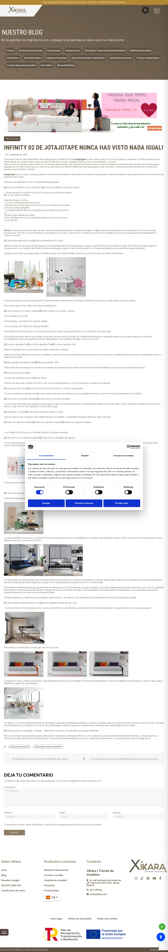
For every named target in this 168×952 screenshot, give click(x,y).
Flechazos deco (72, 51)
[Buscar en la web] (145, 10)
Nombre (8, 812)
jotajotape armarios (19, 747)
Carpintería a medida (55, 880)
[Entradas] (84, 759)
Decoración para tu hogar (31, 51)
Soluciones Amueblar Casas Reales (88, 58)
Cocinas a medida (53, 875)
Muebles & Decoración (56, 870)
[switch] (69, 492)
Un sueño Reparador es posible (21, 65)
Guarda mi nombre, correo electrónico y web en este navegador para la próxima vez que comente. (53, 824)
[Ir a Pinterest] (147, 878)
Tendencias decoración (120, 58)
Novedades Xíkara (32, 58)
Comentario (9, 787)
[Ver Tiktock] (142, 878)
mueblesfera (13, 58)
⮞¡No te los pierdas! (115, 2)
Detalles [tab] (85, 455)
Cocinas (10, 51)
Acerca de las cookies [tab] (124, 455)
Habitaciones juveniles (140, 51)
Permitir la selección (84, 503)
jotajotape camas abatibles (48, 747)
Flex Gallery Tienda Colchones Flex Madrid (105, 51)
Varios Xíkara (47, 65)
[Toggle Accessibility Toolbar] (160, 936)
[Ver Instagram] (136, 878)
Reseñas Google (10, 880)
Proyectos (49, 885)
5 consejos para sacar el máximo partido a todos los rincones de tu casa (125, 758)
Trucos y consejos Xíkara (147, 58)
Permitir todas (121, 503)
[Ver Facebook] (160, 878)
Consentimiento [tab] (46, 455)
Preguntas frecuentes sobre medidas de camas (40, 758)
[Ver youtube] (154, 878)
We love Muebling (65, 65)
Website (117, 812)
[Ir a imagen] (162, 130)
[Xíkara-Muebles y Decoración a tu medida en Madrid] (17, 10)
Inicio (4, 870)
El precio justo (54, 51)
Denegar (46, 503)
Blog (3, 875)
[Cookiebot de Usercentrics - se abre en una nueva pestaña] (128, 447)
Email (62, 812)
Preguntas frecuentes (56, 58)
